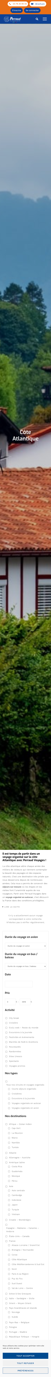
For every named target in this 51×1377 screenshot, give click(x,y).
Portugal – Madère (18, 1332)
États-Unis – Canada (19, 1236)
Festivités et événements (21, 1037)
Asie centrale (18, 1190)
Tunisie (15, 1147)
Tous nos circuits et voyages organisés (25, 1085)
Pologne (13, 1327)
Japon (15, 1205)
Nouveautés (15, 1047)
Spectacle (14, 1061)
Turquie (15, 1209)
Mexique (16, 1176)
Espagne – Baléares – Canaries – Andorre (22, 1230)
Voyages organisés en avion (25, 1108)
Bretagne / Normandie (23, 1250)
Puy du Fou (17, 1278)
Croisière (13, 1023)
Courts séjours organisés (24, 1089)
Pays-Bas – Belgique (19, 1322)
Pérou (14, 1181)
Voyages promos (17, 1066)
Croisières (17, 1093)
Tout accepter (25, 1356)
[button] (37, 19)
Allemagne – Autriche (19, 1157)
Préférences (26, 1370)
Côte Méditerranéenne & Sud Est (28, 1264)
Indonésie (16, 1200)
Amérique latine (17, 1162)
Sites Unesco (15, 1056)
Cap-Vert (16, 1128)
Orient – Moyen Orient (20, 1303)
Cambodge (17, 1195)
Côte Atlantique (19, 1259)
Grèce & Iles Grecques (20, 1293)
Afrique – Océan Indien (20, 1124)
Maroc (15, 1138)
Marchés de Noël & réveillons (23, 1042)
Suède (15, 1317)
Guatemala (17, 1171)
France (12, 1241)
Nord (14, 1269)
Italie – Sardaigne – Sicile (21, 1298)
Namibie (16, 1142)
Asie (11, 1186)
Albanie (12, 1153)
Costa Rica (17, 1166)
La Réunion (17, 1133)
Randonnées (15, 1051)
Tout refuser (25, 1363)
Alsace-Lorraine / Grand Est (26, 1245)
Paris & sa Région (20, 1274)
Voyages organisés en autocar (26, 1103)
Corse (14, 1255)
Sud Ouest (17, 1283)
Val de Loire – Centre (22, 1288)
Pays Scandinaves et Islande (23, 1308)
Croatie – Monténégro (20, 1220)
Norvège (16, 1312)
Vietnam (16, 1214)
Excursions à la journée (20, 1032)
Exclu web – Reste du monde (23, 1027)
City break (14, 1018)
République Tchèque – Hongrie (24, 1336)
